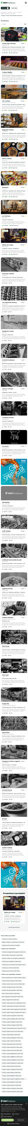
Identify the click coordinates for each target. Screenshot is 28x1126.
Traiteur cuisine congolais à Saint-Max (12, 1069)
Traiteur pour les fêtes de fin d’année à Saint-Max (14, 964)
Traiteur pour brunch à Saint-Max (11, 971)
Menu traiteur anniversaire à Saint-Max (12, 955)
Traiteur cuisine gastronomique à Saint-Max (13, 1006)
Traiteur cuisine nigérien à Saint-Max (11, 1075)
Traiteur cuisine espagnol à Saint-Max (12, 1022)
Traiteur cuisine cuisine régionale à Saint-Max (14, 1009)
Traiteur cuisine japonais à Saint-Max (11, 1044)
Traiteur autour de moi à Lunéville (11, 945)
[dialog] (14, 1114)
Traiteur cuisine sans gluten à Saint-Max (12, 1015)
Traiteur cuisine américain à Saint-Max (12, 1047)
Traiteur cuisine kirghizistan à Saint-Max (12, 1053)
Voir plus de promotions (14, 927)
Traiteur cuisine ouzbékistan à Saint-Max (12, 1060)
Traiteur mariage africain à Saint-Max (12, 987)
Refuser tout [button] (20, 1120)
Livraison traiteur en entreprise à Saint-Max (13, 958)
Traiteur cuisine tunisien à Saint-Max (11, 1085)
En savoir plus (13, 1111)
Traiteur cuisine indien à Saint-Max (11, 1034)
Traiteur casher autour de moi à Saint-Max (13, 984)
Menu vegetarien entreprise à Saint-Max (12, 996)
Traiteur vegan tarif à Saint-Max (10, 999)
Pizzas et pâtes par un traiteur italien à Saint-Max (14, 977)
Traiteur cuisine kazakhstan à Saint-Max (12, 1063)
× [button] (26, 1103)
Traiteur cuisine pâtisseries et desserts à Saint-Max (14, 1028)
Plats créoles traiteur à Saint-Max (11, 993)
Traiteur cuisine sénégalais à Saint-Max (12, 1038)
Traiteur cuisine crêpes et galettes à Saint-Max (14, 1079)
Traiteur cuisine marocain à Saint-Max (12, 1050)
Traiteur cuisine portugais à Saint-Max (12, 1025)
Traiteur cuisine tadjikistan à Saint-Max (12, 1056)
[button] (14, 1123)
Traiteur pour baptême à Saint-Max (11, 961)
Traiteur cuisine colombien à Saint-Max (12, 1088)
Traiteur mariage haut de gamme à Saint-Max (14, 952)
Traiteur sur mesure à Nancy (9, 939)
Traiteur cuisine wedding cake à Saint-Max (13, 1019)
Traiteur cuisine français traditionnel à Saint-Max (14, 1012)
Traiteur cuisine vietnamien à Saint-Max (12, 1091)
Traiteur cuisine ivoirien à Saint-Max (11, 1066)
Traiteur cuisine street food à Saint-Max (12, 1031)
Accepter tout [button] (7, 1120)
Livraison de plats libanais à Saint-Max (12, 990)
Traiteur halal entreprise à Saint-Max (11, 981)
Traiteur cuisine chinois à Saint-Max (11, 1041)
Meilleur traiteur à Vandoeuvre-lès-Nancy (13, 942)
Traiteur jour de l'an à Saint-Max (10, 968)
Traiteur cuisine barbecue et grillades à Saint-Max (14, 1003)
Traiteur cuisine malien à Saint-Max (11, 1072)
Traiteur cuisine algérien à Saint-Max (11, 1082)
